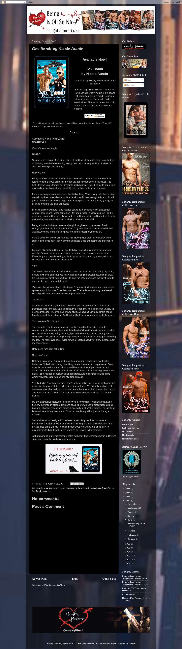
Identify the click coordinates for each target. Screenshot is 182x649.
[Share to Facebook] (79, 483)
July (130, 516)
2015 (128, 560)
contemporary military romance (60, 488)
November (133, 504)
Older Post (109, 578)
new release (95, 488)
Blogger (132, 643)
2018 (128, 548)
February (132, 535)
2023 (128, 488)
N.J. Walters (127, 431)
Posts (128, 80)
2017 (128, 552)
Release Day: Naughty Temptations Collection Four (134, 577)
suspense (47, 491)
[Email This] (71, 483)
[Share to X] (76, 483)
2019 (128, 544)
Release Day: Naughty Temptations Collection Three (135, 583)
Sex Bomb (36, 491)
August (131, 512)
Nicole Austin (108, 488)
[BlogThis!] (74, 483)
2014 (128, 564)
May (130, 531)
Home (74, 578)
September (133, 508)
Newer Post (39, 578)
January (132, 539)
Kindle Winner (128, 594)
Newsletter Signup (130, 439)
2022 (128, 492)
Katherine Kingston (130, 428)
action (42, 488)
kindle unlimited (82, 488)
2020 (128, 500)
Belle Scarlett (128, 424)
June (130, 520)
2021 (128, 496)
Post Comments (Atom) (54, 585)
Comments (131, 85)
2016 (128, 556)
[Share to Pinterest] (82, 483)
